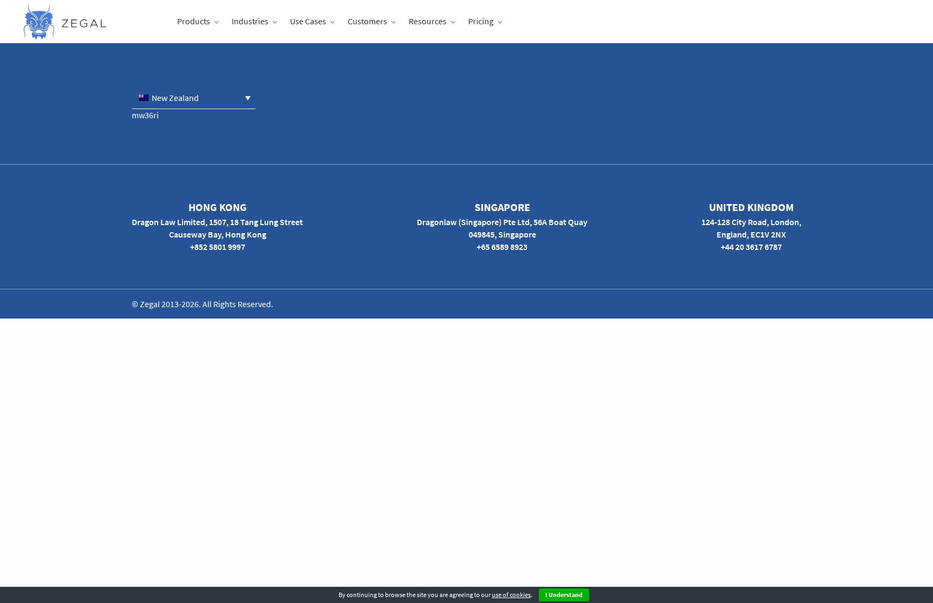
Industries (250, 21)
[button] (194, 97)
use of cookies (511, 595)
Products (193, 21)
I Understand (564, 595)
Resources (428, 21)
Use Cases (308, 21)
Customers (367, 21)
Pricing (480, 21)
